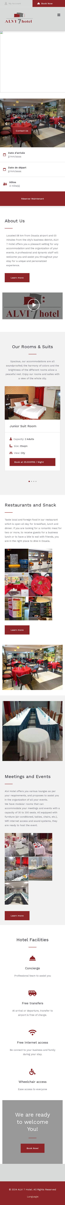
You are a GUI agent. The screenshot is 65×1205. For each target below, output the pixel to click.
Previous (6, 121)
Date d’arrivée (16, 153)
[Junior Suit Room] (32, 403)
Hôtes (12, 182)
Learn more (17, 277)
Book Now (47, 3)
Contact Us (22, 130)
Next (58, 121)
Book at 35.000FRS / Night (29, 462)
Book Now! (32, 1148)
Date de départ (17, 168)
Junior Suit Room (23, 426)
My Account (15, 3)
